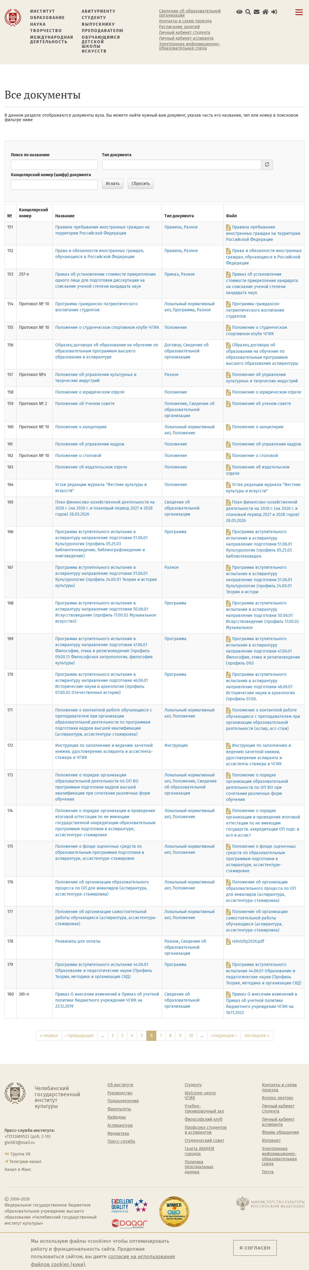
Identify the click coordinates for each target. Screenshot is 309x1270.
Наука (38, 24)
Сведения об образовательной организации (190, 13)
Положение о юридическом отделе (90, 392)
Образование (47, 17)
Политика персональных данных (199, 1167)
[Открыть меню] (299, 15)
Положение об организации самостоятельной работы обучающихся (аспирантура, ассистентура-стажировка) (106, 917)
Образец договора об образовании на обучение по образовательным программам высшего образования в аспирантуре (106, 351)
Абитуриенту (99, 11)
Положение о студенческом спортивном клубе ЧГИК (107, 327)
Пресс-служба (121, 1141)
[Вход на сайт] (274, 12)
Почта (268, 1172)
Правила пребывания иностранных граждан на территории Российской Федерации (263, 233)
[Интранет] (265, 12)
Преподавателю (103, 30)
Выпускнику (98, 24)
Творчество (46, 30)
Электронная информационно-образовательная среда (189, 46)
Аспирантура (120, 1125)
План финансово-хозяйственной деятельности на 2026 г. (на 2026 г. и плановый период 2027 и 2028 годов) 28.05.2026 (105, 508)
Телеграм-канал (25, 1161)
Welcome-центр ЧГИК (200, 1096)
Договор (172, 345)
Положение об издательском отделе (91, 467)
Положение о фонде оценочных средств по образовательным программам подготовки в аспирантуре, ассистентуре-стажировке (99, 852)
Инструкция (176, 745)
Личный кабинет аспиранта (186, 38)
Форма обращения (280, 1132)
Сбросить (141, 183)
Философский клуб (203, 1119)
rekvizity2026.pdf (248, 941)
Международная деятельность (52, 39)
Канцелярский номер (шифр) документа (51, 174)
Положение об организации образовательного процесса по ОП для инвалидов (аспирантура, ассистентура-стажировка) (102, 888)
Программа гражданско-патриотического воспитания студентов (255, 310)
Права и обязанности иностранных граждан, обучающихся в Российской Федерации (264, 257)
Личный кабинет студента (184, 33)
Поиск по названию (30, 154)
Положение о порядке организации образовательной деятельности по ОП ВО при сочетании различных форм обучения (257, 787)
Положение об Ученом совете (85, 403)
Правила (173, 227)
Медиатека (118, 1133)
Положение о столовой (78, 455)
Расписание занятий (179, 27)
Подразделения (123, 1101)
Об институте (120, 1085)
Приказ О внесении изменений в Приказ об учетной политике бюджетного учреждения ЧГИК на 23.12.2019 (107, 1000)
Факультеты (119, 1109)
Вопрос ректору (277, 1098)
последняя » (256, 1035)
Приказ (171, 274)
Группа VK (20, 1154)
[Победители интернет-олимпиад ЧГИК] (180, 1211)
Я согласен (255, 1248)
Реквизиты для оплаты (77, 941)
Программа (184, 310)
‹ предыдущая (79, 1035)
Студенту (94, 17)
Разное (191, 227)
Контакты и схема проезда (185, 21)
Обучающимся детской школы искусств (101, 44)
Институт (42, 11)
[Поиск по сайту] (248, 12)
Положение (175, 327)
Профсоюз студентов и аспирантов (206, 1130)
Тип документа (117, 154)
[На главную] (13, 17)
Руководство (119, 1093)
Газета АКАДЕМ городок (199, 1151)
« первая (49, 1035)
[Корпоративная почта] (257, 12)
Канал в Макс (18, 1169)
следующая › (224, 1035)
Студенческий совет (204, 1140)
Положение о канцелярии (81, 426)
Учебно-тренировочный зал (204, 1109)
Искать (112, 183)
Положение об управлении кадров (89, 444)
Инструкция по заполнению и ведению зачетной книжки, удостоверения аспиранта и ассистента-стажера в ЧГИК (104, 751)
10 (191, 1035)
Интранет (271, 1140)
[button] (239, 12)
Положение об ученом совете (261, 403)
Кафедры (116, 1117)
